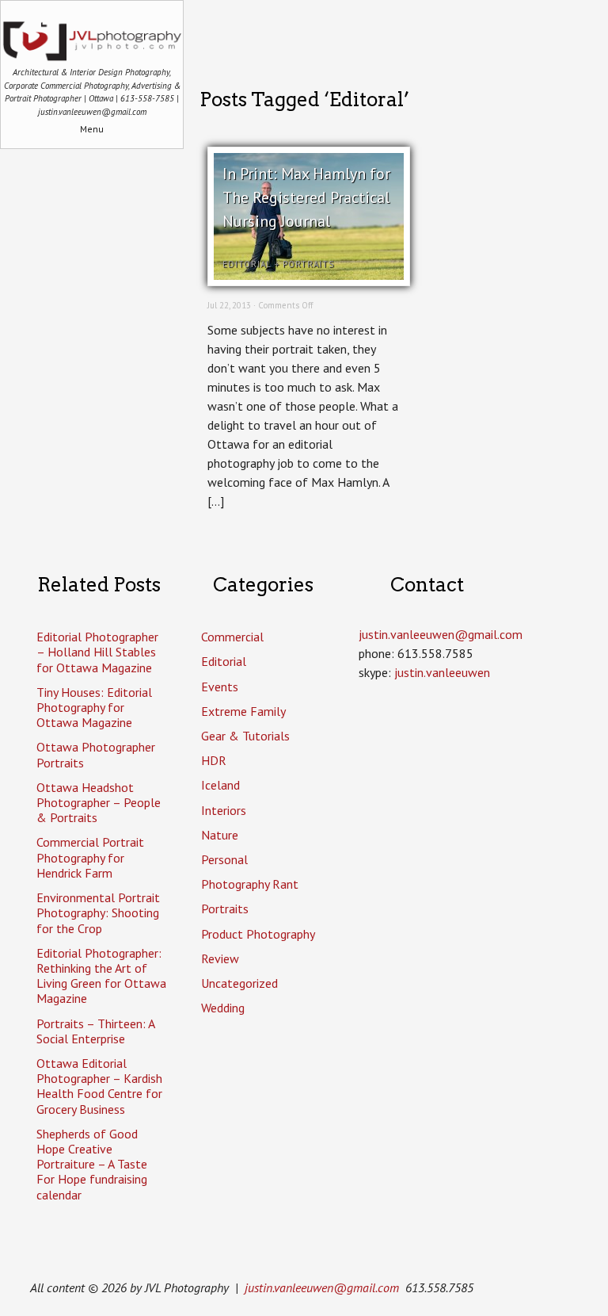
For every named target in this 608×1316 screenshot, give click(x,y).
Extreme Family (243, 711)
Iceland (220, 785)
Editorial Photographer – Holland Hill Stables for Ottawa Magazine (97, 652)
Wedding (223, 1008)
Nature (219, 835)
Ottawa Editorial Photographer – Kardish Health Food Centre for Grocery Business (99, 1086)
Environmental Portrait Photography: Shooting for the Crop (98, 912)
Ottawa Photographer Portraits (95, 754)
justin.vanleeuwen (442, 672)
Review (220, 958)
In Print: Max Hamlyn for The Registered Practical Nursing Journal (306, 197)
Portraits (308, 264)
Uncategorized (239, 983)
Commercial (232, 637)
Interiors (223, 810)
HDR (213, 760)
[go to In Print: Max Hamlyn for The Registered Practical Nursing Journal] (309, 275)
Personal (224, 859)
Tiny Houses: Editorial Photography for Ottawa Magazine (94, 707)
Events (219, 686)
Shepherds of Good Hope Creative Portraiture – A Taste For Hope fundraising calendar (91, 1164)
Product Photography (258, 934)
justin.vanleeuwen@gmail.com (322, 1287)
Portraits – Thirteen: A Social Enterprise (95, 1031)
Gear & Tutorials (245, 736)
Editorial (247, 264)
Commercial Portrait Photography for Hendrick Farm (90, 857)
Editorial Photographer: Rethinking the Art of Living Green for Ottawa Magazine (101, 976)
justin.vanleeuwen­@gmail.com (440, 634)
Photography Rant (249, 884)
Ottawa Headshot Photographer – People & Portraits (98, 802)
